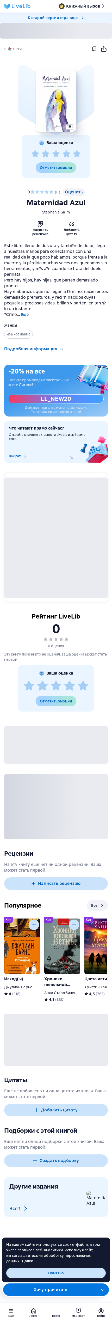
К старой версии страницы (53, 17)
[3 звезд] (56, 154)
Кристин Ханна (97, 987)
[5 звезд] (77, 154)
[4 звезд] (66, 154)
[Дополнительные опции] (103, 1289)
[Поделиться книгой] (103, 49)
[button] (56, 100)
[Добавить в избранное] (94, 49)
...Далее (26, 1261)
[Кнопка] (34, 925)
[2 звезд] (45, 154)
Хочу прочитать (50, 1289)
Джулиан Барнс (18, 987)
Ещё (25, 314)
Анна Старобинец (60, 992)
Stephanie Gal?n (56, 212)
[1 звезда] (35, 154)
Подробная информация (30, 349)
